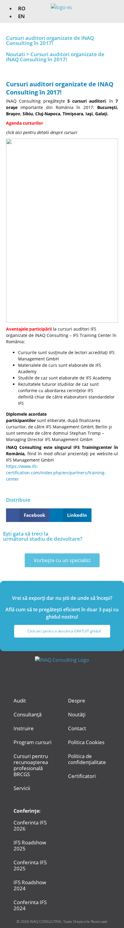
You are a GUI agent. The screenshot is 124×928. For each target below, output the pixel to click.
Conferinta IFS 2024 (30, 905)
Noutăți (76, 714)
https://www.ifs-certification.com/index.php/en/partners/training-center (56, 472)
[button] (115, 8)
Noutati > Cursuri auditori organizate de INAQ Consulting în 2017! (55, 57)
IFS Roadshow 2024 (30, 885)
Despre (76, 700)
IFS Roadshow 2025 (30, 845)
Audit (20, 700)
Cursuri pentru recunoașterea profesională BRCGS (31, 765)
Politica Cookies (86, 742)
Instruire (24, 728)
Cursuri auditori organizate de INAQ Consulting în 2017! (59, 88)
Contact (77, 728)
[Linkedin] (70, 677)
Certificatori (82, 776)
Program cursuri (32, 742)
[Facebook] (53, 677)
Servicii (22, 788)
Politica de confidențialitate (87, 759)
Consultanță (28, 714)
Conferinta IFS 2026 (30, 825)
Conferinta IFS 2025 (30, 865)
